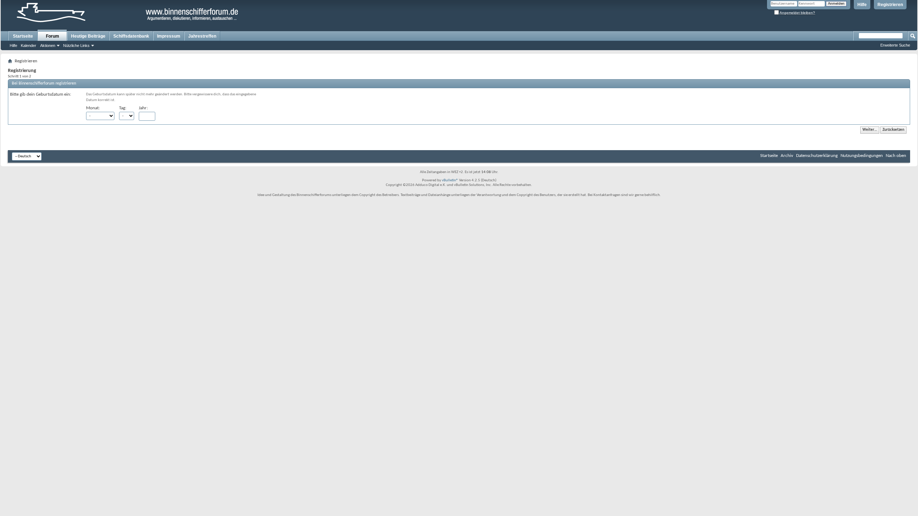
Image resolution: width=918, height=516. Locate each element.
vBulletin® (450, 180)
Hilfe (862, 4)
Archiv (787, 155)
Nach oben (896, 155)
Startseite (23, 36)
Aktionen (47, 45)
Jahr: (143, 108)
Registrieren (890, 4)
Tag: (122, 108)
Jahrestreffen (202, 36)
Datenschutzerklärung (817, 155)
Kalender (28, 45)
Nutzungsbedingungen (862, 155)
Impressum (168, 36)
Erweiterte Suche (895, 45)
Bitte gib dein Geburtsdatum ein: (40, 94)
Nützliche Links (76, 45)
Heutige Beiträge (88, 36)
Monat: (93, 108)
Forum (52, 36)
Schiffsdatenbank (131, 36)
